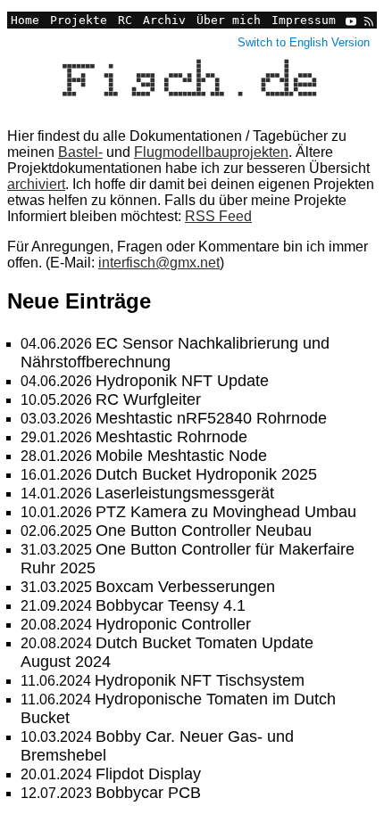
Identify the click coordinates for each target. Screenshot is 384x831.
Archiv (164, 20)
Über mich (228, 20)
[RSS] (367, 20)
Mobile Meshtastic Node (181, 456)
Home (25, 20)
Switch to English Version (304, 42)
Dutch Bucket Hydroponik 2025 (206, 474)
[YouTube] (351, 20)
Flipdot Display (148, 774)
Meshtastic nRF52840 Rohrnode (211, 418)
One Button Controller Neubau (204, 530)
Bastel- (80, 152)
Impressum (303, 20)
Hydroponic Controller (173, 624)
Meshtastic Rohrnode (171, 437)
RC (125, 20)
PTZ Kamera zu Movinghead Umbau (226, 512)
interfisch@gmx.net (159, 262)
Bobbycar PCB (148, 793)
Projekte (78, 20)
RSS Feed (218, 216)
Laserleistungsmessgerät (185, 493)
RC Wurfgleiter (148, 399)
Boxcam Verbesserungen (185, 587)
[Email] (335, 33)
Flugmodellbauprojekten (211, 152)
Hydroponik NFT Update (182, 381)
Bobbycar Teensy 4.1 (171, 605)
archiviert (36, 184)
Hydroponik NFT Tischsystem (200, 680)
